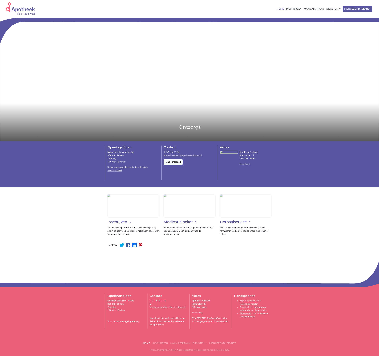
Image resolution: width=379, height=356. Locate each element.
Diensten (332, 9)
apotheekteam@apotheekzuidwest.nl (184, 155)
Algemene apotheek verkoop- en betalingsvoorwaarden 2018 (203, 350)
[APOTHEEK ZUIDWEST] (20, 8)
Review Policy (170, 350)
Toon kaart (245, 164)
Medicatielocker (178, 222)
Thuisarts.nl (245, 313)
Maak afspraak (314, 9)
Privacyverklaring (157, 350)
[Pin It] (140, 245)
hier (137, 321)
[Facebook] (128, 245)
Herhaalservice (233, 222)
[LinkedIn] (134, 245)
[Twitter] (122, 245)
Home (280, 9)
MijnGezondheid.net (357, 9)
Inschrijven (294, 9)
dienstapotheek (114, 170)
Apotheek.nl (245, 307)
